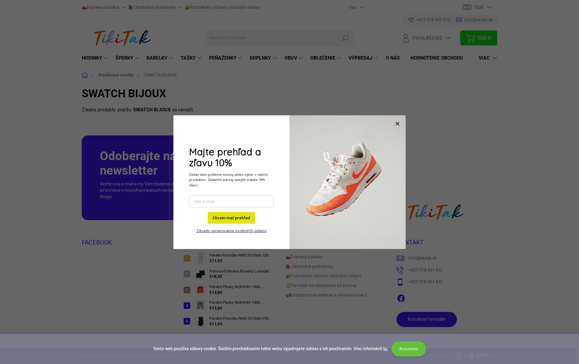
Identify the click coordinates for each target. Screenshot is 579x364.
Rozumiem (409, 349)
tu (385, 348)
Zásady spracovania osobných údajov (231, 230)
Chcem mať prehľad (231, 217)
